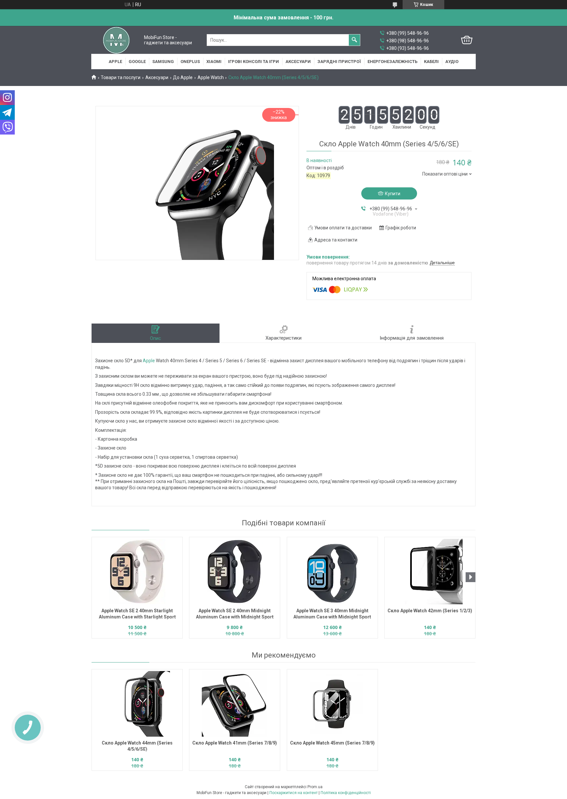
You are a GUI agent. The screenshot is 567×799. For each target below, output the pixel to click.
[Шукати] (354, 40)
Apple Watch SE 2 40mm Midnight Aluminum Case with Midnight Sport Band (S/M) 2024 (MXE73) (235, 614)
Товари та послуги (120, 77)
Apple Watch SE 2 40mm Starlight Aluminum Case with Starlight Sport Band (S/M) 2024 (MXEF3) (137, 614)
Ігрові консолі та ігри (253, 61)
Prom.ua (315, 787)
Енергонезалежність (392, 61)
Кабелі (431, 61)
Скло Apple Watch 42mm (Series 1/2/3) (430, 610)
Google (137, 61)
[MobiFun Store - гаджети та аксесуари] (116, 40)
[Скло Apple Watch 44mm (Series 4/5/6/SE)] (137, 704)
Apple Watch (211, 77)
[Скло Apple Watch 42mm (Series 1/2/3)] (429, 571)
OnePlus (190, 61)
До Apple (183, 77)
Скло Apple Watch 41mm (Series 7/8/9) (234, 743)
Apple (115, 61)
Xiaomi (213, 61)
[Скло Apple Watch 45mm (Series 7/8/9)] (332, 704)
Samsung (163, 61)
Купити (392, 193)
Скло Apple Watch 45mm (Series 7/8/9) (332, 743)
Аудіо (451, 61)
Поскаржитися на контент (293, 792)
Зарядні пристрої (339, 61)
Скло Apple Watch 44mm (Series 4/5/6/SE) (137, 746)
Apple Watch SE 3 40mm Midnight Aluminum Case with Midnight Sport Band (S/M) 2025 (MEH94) (332, 614)
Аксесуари (298, 61)
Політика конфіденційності (346, 792)
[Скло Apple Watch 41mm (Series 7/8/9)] (234, 704)
